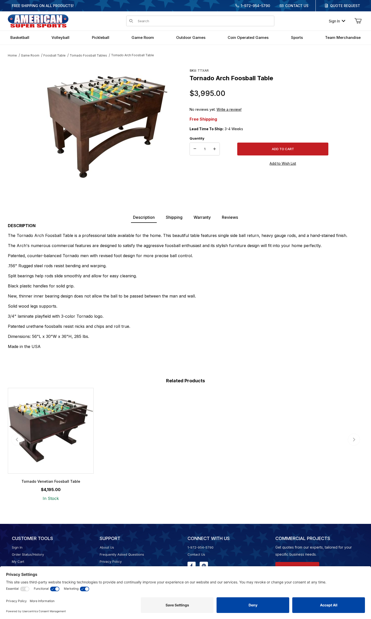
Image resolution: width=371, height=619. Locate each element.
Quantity (197, 138)
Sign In (334, 21)
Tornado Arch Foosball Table (132, 55)
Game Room (30, 55)
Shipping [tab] (174, 217)
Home (12, 55)
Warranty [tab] (202, 217)
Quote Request (345, 6)
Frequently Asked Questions (122, 554)
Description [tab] (144, 217)
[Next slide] (354, 440)
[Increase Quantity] (214, 149)
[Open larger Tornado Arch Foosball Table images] (107, 127)
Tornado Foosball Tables (88, 55)
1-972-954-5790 (255, 6)
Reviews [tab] (230, 217)
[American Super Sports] (38, 20)
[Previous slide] (17, 440)
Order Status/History (28, 554)
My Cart (18, 561)
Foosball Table (54, 55)
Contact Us (296, 6)
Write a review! (229, 109)
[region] (18, 125)
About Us (107, 547)
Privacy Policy (111, 561)
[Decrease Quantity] (195, 149)
